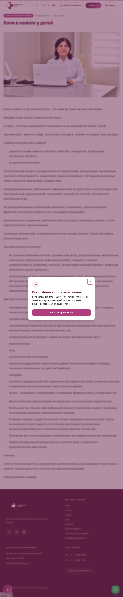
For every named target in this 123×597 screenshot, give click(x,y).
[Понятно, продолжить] (90, 281)
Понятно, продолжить (61, 312)
